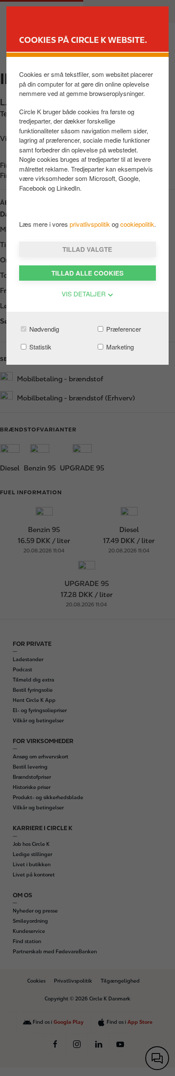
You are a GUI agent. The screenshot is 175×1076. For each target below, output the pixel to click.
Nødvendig (43, 328)
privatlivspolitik (91, 224)
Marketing (119, 346)
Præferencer (122, 328)
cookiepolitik (137, 224)
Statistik (39, 346)
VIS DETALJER (84, 293)
